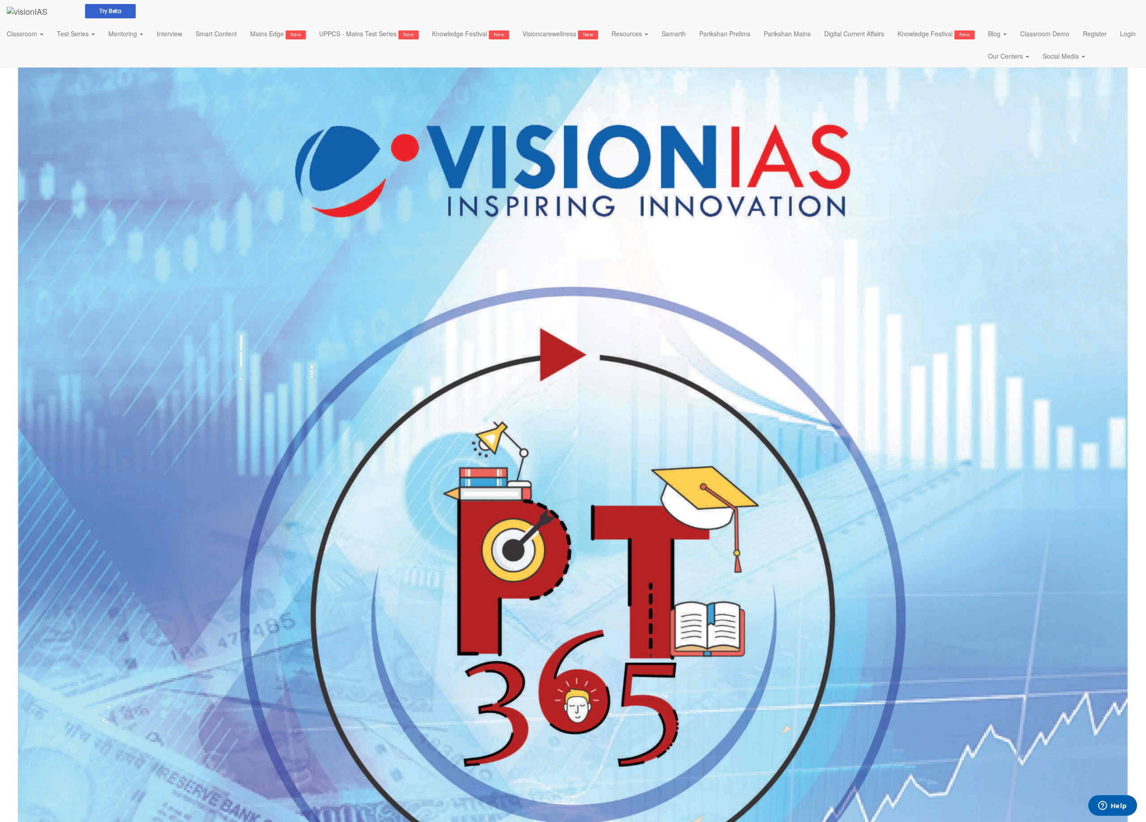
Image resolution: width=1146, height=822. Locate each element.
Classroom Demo (1044, 33)
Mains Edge (275, 33)
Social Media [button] (1062, 55)
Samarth (674, 33)
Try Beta (110, 11)
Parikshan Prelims (724, 33)
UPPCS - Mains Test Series (366, 33)
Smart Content (216, 33)
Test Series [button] (73, 33)
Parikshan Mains (787, 33)
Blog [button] (995, 33)
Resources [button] (627, 33)
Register (1095, 33)
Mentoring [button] (123, 33)
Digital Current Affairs (854, 33)
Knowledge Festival (468, 33)
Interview (169, 33)
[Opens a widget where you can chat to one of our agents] (1112, 806)
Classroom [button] (23, 33)
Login (1128, 33)
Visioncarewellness (557, 33)
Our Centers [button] (1006, 55)
